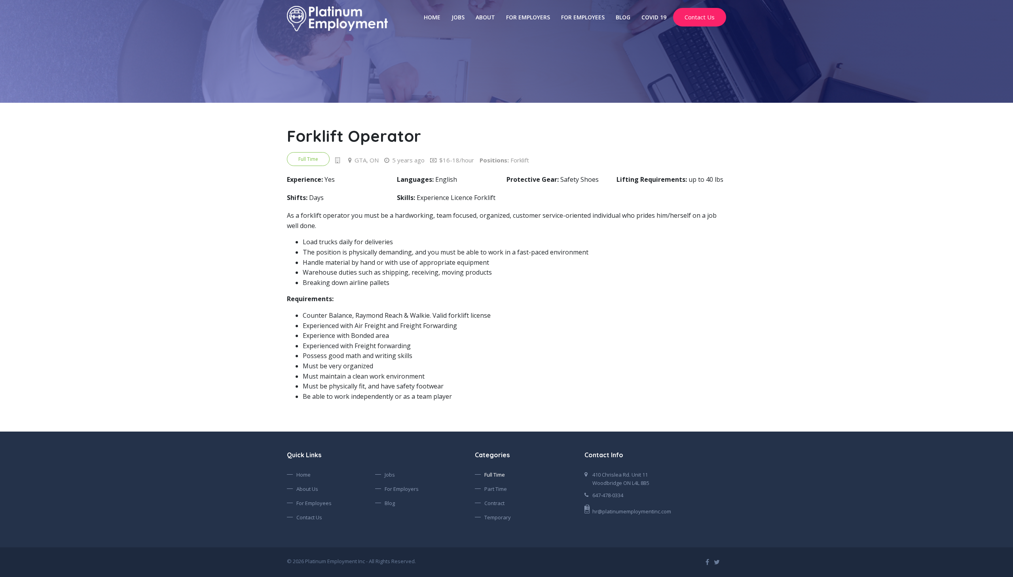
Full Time (494, 474)
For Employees (583, 17)
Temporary (497, 517)
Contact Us (700, 17)
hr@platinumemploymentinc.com (631, 511)
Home (432, 17)
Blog (623, 17)
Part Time (495, 488)
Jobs (458, 17)
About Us (307, 488)
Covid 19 (653, 17)
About (485, 17)
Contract (494, 503)
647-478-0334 (607, 495)
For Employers (528, 17)
